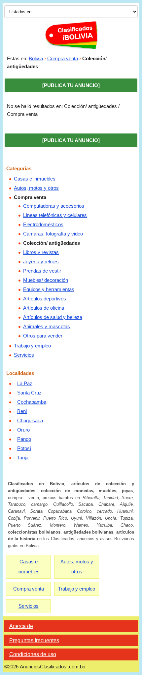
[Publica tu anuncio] (71, 85)
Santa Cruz (29, 392)
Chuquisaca (30, 420)
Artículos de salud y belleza (52, 317)
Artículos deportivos (44, 298)
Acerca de (21, 626)
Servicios (24, 355)
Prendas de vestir (42, 271)
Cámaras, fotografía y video (53, 233)
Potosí (24, 448)
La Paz (24, 383)
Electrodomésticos (43, 224)
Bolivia (36, 58)
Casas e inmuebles (34, 179)
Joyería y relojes (41, 261)
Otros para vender (42, 335)
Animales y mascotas (46, 326)
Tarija (22, 457)
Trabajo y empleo (32, 345)
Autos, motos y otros (36, 188)
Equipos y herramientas (48, 289)
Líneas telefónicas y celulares (55, 215)
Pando (24, 439)
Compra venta (62, 58)
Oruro (23, 430)
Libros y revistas (41, 252)
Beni (22, 411)
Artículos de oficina (43, 308)
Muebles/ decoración (45, 280)
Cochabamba (31, 402)
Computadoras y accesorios (53, 206)
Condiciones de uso (32, 654)
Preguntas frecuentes (34, 640)
